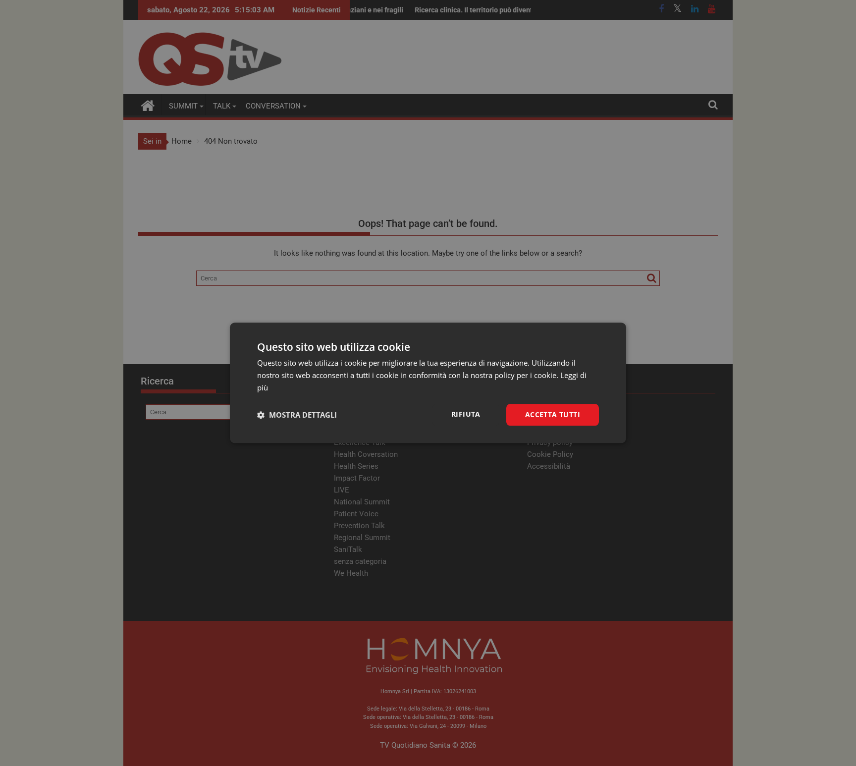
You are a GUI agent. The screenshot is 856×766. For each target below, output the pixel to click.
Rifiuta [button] (466, 414)
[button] (297, 414)
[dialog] (428, 383)
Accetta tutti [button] (552, 414)
